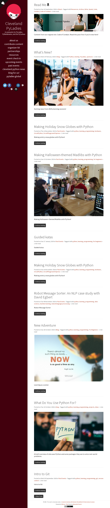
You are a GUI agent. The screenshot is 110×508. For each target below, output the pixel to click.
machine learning (45, 304)
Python (71, 57)
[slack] (22, 85)
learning (82, 131)
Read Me (40, 5)
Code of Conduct (45, 11)
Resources (14, 54)
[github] (16, 89)
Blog (57, 330)
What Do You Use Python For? (55, 402)
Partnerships (14, 51)
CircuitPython (38, 133)
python (76, 131)
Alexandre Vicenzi (77, 504)
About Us (14, 40)
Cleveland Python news (14, 69)
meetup (76, 57)
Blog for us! (13, 72)
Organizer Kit (14, 47)
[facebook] (9, 85)
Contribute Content (13, 44)
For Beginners (93, 330)
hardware (98, 131)
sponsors (90, 57)
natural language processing (60, 304)
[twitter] (5, 85)
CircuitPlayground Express (51, 133)
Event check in (14, 58)
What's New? (43, 52)
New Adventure (45, 325)
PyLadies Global (14, 76)
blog (58, 57)
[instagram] (18, 85)
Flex (67, 504)
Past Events (13, 65)
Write (86, 9)
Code (95, 9)
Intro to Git (42, 474)
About (60, 9)
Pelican (63, 504)
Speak (91, 9)
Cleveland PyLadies (13, 26)
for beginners (98, 159)
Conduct (36, 11)
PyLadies (83, 57)
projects (91, 407)
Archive (81, 9)
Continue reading (40, 41)
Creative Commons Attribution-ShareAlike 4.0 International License (77, 502)
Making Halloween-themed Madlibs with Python (68, 155)
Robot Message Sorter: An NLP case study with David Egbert (67, 295)
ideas (97, 407)
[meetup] (14, 85)
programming (89, 131)
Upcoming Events (13, 62)
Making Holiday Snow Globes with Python (63, 126)
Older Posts (38, 496)
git (97, 478)
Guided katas (43, 237)
